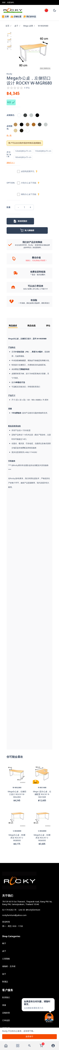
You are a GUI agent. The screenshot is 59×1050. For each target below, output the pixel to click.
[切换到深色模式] (54, 10)
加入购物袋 (29, 230)
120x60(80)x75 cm (23, 151)
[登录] (53, 1046)
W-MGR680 (43, 25)
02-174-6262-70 (9, 910)
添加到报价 (22, 221)
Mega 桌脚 (28, 25)
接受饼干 (29, 1036)
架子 (4, 974)
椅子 (4, 943)
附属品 (5, 981)
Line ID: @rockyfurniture (29, 910)
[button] (38, 1004)
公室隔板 (6, 958)
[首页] (6, 1045)
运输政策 (6, 1012)
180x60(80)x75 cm (23, 157)
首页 (7, 25)
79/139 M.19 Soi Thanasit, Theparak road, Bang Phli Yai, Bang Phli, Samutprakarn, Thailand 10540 (27, 903)
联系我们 (6, 997)
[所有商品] (18, 1046)
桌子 (16, 25)
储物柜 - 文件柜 (9, 966)
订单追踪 (6, 1020)
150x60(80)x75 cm (43, 151)
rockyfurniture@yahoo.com (14, 915)
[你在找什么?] (29, 1046)
